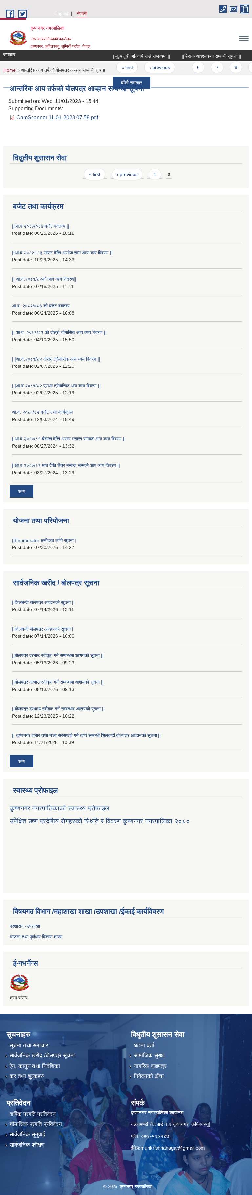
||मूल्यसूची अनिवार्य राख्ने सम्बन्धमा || (131, 56)
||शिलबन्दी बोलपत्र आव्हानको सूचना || (43, 602)
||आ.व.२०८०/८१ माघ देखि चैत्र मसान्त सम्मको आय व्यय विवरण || (66, 465)
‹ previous (149, 67)
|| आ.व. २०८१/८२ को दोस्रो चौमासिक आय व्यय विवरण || (59, 332)
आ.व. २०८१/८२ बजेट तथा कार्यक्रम (42, 412)
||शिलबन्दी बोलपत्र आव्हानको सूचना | (42, 628)
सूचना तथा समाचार (29, 1045)
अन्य (21, 491)
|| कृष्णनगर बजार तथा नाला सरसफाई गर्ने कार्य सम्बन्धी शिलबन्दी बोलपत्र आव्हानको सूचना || (86, 735)
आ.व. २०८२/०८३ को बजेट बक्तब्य (41, 305)
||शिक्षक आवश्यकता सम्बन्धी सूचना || (201, 56)
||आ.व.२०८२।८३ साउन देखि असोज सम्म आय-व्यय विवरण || (62, 252)
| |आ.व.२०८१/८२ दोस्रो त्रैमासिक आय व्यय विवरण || (56, 359)
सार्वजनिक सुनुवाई (27, 1134)
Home (9, 70)
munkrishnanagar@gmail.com (172, 1148)
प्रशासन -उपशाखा (25, 926)
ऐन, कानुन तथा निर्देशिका (35, 1066)
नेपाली (82, 13)
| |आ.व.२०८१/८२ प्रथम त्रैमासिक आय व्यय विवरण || (56, 385)
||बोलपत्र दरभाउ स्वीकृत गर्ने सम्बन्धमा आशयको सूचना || (58, 655)
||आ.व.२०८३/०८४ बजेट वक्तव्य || (40, 226)
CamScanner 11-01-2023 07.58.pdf (57, 117)
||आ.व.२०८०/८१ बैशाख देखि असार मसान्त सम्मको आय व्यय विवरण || (69, 438)
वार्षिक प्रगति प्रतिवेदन (33, 1114)
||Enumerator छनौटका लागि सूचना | (44, 540)
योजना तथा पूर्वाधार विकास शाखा (36, 936)
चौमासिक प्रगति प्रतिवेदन (36, 1124)
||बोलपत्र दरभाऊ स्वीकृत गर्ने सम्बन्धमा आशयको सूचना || (58, 708)
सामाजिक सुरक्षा (149, 1055)
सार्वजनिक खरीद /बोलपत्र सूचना (42, 1055)
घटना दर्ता (144, 1045)
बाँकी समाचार (121, 82)
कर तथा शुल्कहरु (27, 1076)
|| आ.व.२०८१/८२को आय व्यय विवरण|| (44, 279)
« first (116, 67)
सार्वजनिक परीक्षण (27, 1145)
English (62, 13)
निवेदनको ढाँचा (149, 1076)
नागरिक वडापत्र (150, 1066)
